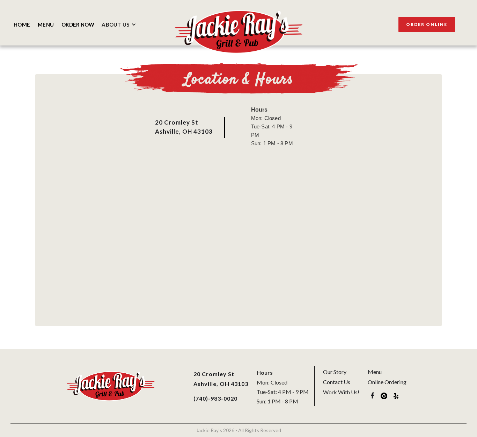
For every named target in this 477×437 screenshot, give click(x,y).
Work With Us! (341, 392)
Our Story (334, 371)
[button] (120, 24)
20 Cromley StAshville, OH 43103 (184, 127)
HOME (22, 24)
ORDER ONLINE (426, 24)
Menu (375, 371)
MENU (46, 24)
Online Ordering (387, 382)
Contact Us (336, 382)
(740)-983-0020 (215, 398)
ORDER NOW (77, 24)
